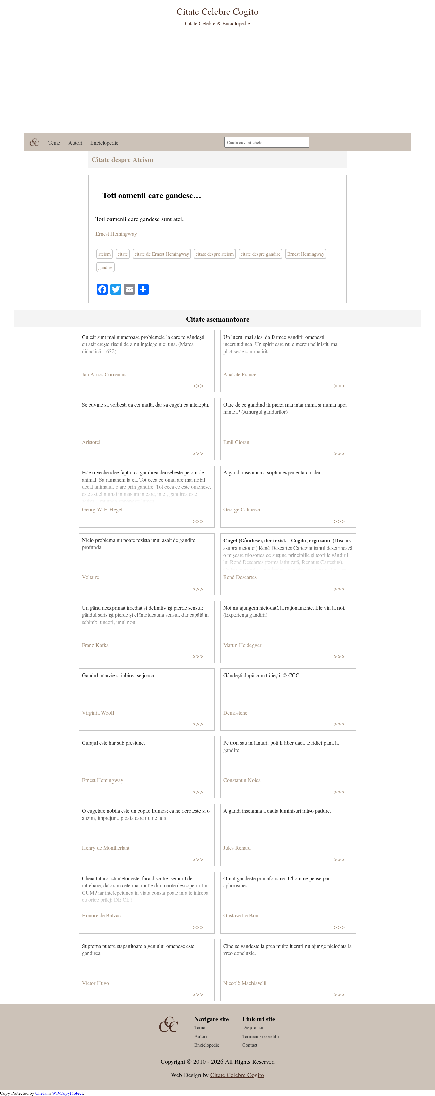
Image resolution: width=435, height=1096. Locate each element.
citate (123, 254)
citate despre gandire (260, 254)
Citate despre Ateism (122, 159)
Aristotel (91, 441)
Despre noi (252, 1027)
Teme (54, 142)
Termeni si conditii (260, 1036)
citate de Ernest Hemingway (162, 254)
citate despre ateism (215, 254)
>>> (198, 385)
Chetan (42, 1093)
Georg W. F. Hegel (102, 509)
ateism (104, 254)
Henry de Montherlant (105, 847)
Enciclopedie (104, 142)
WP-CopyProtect (67, 1093)
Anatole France (239, 374)
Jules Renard (237, 847)
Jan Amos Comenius (104, 374)
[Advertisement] (217, 82)
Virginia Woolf (98, 712)
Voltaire (90, 576)
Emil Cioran (236, 441)
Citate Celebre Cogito (237, 1075)
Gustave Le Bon (240, 915)
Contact (249, 1045)
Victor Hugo (95, 982)
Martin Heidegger (242, 644)
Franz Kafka (95, 644)
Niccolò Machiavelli (244, 982)
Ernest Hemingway (116, 233)
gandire (105, 267)
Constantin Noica (242, 780)
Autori (75, 142)
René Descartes (240, 576)
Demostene (235, 712)
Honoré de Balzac (101, 915)
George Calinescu (242, 509)
